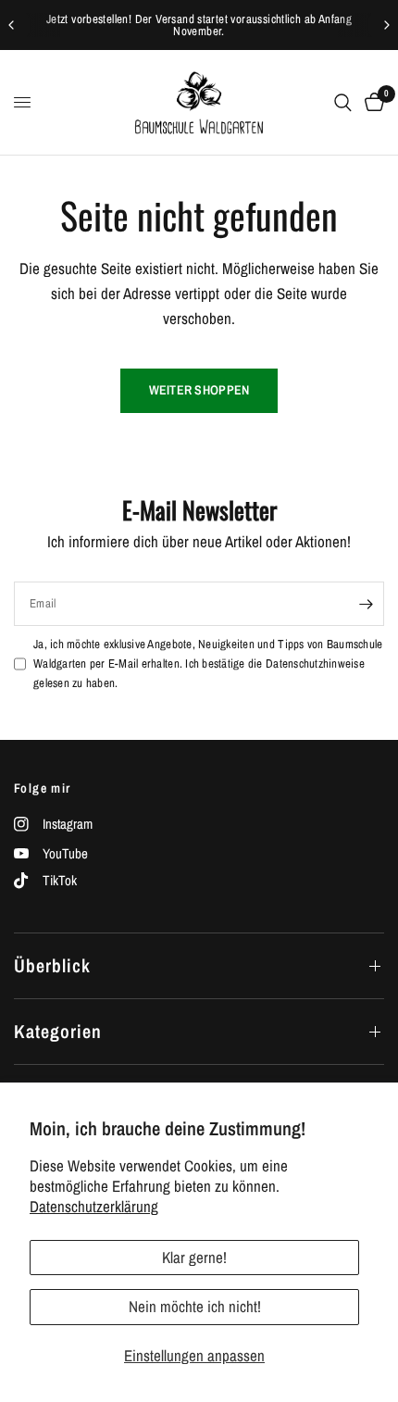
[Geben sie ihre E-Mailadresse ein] (365, 604)
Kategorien (58, 1031)
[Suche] (343, 102)
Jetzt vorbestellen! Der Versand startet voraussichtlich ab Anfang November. (199, 25)
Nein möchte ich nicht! (195, 1306)
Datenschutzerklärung (94, 1206)
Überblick (52, 965)
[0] (371, 102)
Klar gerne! (194, 1257)
